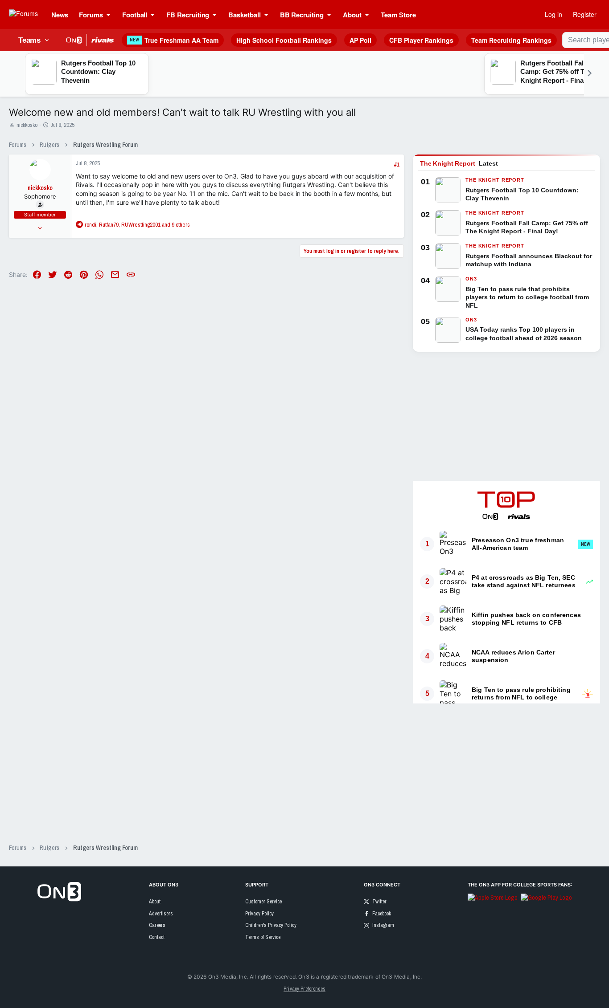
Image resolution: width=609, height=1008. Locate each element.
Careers (157, 925)
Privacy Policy (259, 913)
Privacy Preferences (304, 988)
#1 (396, 164)
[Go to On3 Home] (59, 899)
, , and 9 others (137, 224)
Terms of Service (262, 937)
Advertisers (161, 913)
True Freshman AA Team (174, 40)
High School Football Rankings (284, 40)
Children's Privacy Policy (270, 925)
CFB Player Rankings (421, 40)
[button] (110, 14)
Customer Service (263, 901)
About (154, 901)
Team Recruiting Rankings (511, 40)
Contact (157, 937)
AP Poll (360, 40)
